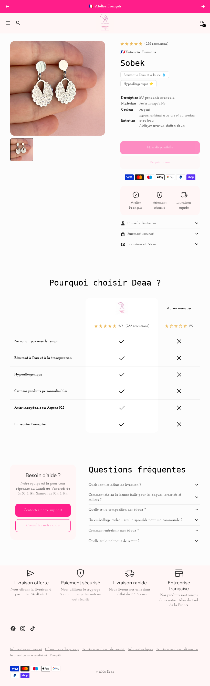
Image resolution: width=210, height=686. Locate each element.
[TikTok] (32, 628)
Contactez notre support (43, 510)
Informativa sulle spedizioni (28, 655)
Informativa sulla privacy (62, 649)
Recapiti (55, 655)
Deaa (110, 671)
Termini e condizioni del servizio (103, 649)
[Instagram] (23, 628)
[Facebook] (13, 628)
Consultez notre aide (42, 525)
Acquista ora (160, 162)
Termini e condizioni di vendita (177, 649)
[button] (21, 149)
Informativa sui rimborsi (26, 649)
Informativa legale (140, 649)
